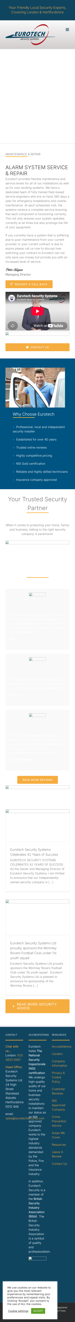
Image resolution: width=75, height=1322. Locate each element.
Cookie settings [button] (18, 1311)
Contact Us (59, 1163)
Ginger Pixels (59, 1310)
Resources (59, 1144)
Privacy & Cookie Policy (58, 1077)
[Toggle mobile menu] (68, 29)
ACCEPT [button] (38, 1310)
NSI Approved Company (58, 1105)
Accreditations (61, 1046)
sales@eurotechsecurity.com (24, 1118)
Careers (57, 1054)
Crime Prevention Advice (59, 1121)
